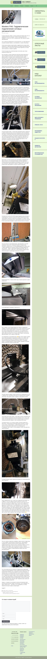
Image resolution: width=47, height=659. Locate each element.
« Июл (12, 645)
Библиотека (16, 5)
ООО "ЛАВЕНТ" (26, 1)
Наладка (4, 590)
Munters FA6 (9, 591)
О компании (27, 5)
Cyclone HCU (8, 38)
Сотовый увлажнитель (14, 591)
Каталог (32, 5)
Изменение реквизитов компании (22, 649)
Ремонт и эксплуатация (9, 590)
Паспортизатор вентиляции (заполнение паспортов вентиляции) (22, 642)
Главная (11, 5)
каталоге (11, 246)
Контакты (21, 5)
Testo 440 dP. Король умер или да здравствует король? (11, 593)
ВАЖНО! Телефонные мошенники (8, 592)
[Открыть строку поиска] (36, 6)
